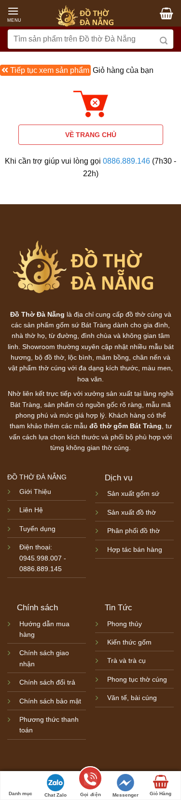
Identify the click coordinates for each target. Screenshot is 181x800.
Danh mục (20, 793)
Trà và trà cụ (126, 660)
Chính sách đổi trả (47, 682)
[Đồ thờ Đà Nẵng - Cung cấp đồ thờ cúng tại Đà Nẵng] (85, 16)
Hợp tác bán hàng (134, 549)
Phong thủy (124, 624)
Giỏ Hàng (160, 793)
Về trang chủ (90, 135)
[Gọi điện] (90, 780)
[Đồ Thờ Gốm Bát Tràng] (83, 268)
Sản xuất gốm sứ (134, 493)
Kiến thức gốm (129, 642)
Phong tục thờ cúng (137, 679)
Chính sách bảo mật (50, 701)
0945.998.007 (40, 558)
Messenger (125, 795)
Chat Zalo (55, 795)
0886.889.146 (126, 161)
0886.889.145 (40, 569)
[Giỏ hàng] (165, 14)
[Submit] (163, 39)
